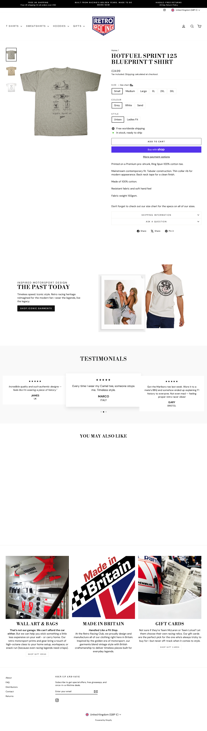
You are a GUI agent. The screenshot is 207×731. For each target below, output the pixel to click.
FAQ (8, 682)
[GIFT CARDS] (169, 587)
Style (115, 114)
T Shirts (13, 26)
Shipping (129, 74)
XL (153, 91)
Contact (10, 691)
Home (114, 50)
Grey (117, 105)
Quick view (29, 512)
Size (120, 85)
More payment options (156, 157)
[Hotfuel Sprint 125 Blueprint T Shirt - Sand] (32, 528)
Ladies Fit (132, 119)
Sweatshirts (36, 26)
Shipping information (156, 215)
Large (143, 91)
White (128, 105)
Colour (116, 99)
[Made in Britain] (103, 587)
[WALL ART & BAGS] (37, 587)
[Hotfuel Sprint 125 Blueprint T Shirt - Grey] (25, 528)
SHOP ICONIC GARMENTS (36, 308)
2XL (162, 91)
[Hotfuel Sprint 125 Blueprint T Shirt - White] (29, 528)
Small (117, 91)
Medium (130, 91)
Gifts (78, 26)
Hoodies (60, 26)
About (9, 677)
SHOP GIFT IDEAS (37, 654)
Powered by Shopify (103, 720)
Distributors (12, 687)
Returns (10, 696)
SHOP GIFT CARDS (169, 647)
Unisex (118, 119)
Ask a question (156, 221)
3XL (172, 91)
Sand (140, 105)
